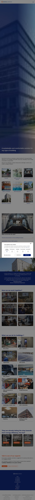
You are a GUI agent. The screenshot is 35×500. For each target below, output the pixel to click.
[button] (7, 255)
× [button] (31, 243)
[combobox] (30, 243)
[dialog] (17, 250)
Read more (27, 247)
